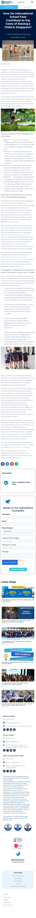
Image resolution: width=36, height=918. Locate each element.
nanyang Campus (9, 716)
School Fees (18, 878)
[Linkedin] (14, 729)
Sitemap (5, 894)
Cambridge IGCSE (7, 257)
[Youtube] (11, 729)
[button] (3, 464)
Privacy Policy (7, 897)
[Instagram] (7, 729)
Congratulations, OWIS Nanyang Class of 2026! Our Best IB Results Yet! (17, 642)
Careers (18, 884)
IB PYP (27, 255)
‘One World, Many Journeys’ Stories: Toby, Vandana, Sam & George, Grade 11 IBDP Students (17, 704)
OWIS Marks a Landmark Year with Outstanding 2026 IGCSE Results (18, 600)
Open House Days (18, 876)
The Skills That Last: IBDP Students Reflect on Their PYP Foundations (18, 663)
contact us (25, 445)
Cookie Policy (7, 902)
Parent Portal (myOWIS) (18, 886)
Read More (5, 603)
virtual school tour (17, 447)
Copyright (6, 900)
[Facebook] (4, 729)
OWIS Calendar (18, 881)
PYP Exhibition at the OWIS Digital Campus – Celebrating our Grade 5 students (15, 683)
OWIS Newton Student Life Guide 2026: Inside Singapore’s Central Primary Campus (16, 621)
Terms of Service (8, 905)
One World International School (17, 235)
